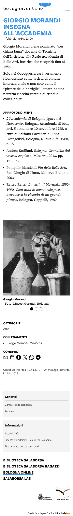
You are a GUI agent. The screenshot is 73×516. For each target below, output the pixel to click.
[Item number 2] (36, 308)
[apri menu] (67, 8)
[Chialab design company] (49, 510)
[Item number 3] (41, 308)
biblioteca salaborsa (23, 460)
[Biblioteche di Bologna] (63, 494)
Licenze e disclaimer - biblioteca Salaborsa (28, 440)
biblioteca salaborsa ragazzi (31, 466)
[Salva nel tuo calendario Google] (12, 357)
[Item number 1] (31, 308)
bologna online (18, 473)
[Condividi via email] (5, 357)
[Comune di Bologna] (45, 497)
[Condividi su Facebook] (18, 357)
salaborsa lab (17, 479)
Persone (9, 411)
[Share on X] (25, 357)
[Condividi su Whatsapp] (31, 357)
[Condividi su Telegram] (38, 357)
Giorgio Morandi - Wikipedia (24, 343)
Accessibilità (11, 433)
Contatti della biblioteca (18, 404)
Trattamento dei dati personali (22, 446)
